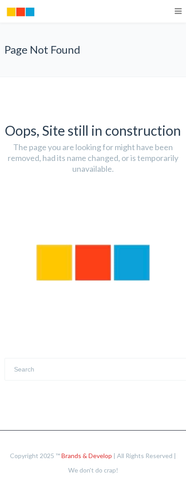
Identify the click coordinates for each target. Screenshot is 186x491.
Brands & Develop (86, 455)
